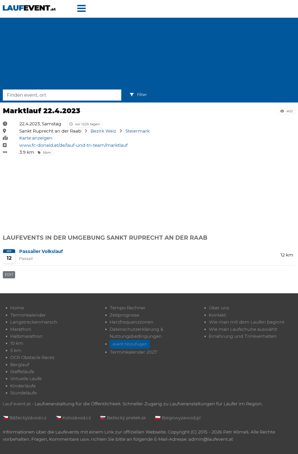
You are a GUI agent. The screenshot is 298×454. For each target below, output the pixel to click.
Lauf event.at (17, 403)
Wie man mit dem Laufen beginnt (246, 322)
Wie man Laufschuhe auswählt (243, 329)
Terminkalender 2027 (133, 352)
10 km (16, 343)
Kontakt (217, 315)
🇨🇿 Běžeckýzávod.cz (25, 417)
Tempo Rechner (128, 308)
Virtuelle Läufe (26, 378)
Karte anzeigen (35, 138)
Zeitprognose (124, 315)
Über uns (219, 308)
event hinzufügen (130, 344)
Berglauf (19, 364)
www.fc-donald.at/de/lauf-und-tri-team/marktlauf (73, 145)
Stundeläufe (23, 393)
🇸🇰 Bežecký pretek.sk (123, 417)
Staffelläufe (22, 371)
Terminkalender (28, 315)
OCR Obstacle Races (32, 357)
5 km (15, 350)
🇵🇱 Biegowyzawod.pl (178, 417)
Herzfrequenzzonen (131, 322)
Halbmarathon (26, 336)
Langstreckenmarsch (33, 322)
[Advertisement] (149, 54)
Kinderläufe (23, 386)
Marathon (20, 329)
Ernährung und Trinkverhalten (243, 336)
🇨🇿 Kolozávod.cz (73, 417)
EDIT (9, 275)
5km (46, 152)
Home (17, 308)
